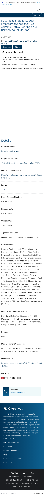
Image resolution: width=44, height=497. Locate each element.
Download (7, 47)
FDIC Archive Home (11, 442)
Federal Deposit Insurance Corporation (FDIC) (21, 163)
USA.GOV (14, 494)
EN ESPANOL (14, 476)
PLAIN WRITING (11, 483)
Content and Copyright (12, 458)
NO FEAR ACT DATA (30, 483)
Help (5, 454)
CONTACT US (32, 480)
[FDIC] (1, 15)
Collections (7, 446)
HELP (24, 473)
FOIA (31, 473)
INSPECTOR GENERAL (22, 486)
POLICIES (14, 473)
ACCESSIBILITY (29, 476)
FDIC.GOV (4, 494)
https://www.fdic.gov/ (10, 151)
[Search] (39, 10)
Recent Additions (10, 450)
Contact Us (7, 462)
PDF (3, 189)
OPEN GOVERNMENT (14, 480)
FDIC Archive (12, 409)
